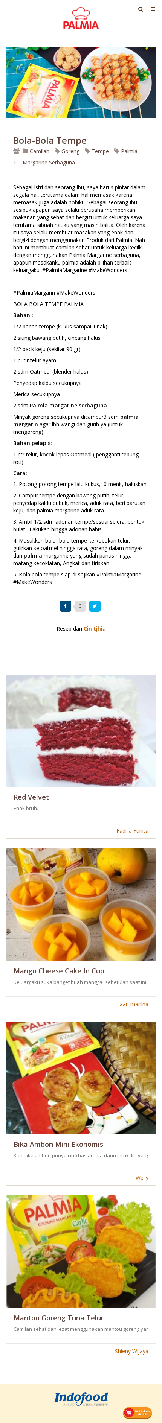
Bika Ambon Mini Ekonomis (58, 1144)
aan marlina (134, 1004)
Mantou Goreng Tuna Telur (59, 1317)
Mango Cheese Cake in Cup (59, 970)
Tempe (99, 151)
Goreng (69, 151)
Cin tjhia (95, 628)
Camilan (38, 151)
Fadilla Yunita (132, 830)
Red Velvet (31, 796)
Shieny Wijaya (131, 1351)
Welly (142, 1177)
